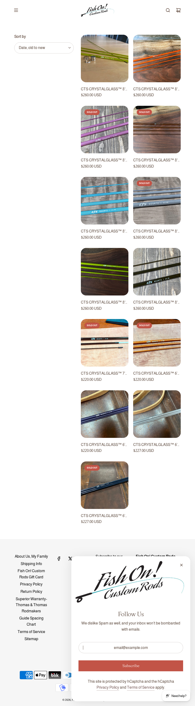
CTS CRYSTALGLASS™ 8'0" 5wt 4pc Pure (104, 231)
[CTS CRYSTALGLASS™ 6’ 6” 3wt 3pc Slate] (104, 485)
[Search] (168, 10)
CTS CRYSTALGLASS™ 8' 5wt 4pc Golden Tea (155, 160)
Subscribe (130, 665)
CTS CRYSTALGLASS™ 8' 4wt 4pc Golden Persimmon (155, 89)
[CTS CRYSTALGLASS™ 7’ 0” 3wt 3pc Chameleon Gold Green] (104, 343)
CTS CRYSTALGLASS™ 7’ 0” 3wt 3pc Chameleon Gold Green (103, 374)
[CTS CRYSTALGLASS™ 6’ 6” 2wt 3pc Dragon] (157, 343)
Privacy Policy (108, 687)
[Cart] (178, 10)
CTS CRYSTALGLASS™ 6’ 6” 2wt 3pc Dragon (155, 374)
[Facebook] (59, 558)
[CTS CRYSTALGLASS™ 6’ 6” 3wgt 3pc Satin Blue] (104, 414)
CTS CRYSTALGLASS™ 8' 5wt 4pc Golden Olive (103, 89)
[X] (70, 558)
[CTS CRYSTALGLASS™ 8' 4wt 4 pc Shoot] (104, 271)
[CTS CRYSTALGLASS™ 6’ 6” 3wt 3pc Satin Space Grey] (157, 414)
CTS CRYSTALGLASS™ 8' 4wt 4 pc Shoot (103, 302)
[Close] (181, 565)
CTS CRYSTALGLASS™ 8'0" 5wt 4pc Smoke (157, 231)
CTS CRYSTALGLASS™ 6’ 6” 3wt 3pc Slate (103, 516)
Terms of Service (141, 687)
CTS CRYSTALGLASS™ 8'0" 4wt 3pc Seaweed (157, 302)
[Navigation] (16, 10)
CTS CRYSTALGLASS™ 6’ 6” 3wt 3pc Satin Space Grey (156, 445)
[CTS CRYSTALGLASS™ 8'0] (104, 129)
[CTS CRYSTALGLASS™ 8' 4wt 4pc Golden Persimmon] (157, 58)
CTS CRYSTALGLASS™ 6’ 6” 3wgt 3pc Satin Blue (103, 445)
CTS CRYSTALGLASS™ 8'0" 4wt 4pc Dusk (104, 160)
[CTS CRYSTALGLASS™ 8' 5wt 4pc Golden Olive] (104, 58)
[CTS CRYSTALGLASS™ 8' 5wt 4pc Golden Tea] (157, 129)
